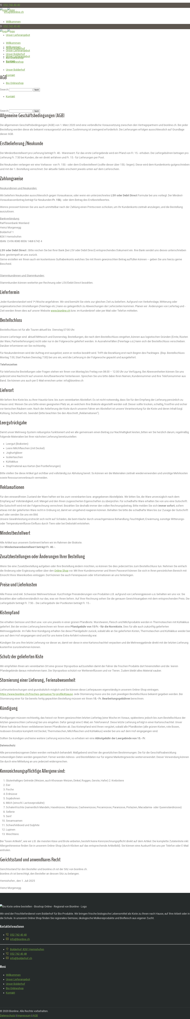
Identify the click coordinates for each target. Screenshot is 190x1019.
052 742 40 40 (11, 4)
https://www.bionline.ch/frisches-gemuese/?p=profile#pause (36, 694)
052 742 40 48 (18, 953)
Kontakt (10, 992)
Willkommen (13, 974)
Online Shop (61, 570)
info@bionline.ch (20, 939)
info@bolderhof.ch (21, 958)
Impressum (24, 1015)
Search (4, 110)
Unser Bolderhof (15, 983)
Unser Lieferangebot (18, 979)
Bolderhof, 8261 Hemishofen (27, 949)
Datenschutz (7, 1015)
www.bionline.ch (60, 310)
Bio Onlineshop (15, 988)
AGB (35, 1015)
